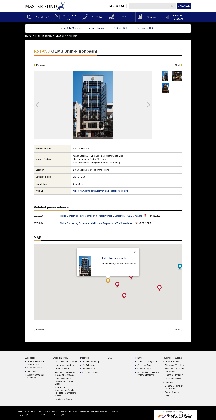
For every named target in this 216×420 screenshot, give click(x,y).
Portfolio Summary (73, 28)
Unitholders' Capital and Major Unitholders (148, 373)
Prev (48, 105)
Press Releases (172, 361)
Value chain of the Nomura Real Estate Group (64, 381)
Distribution (170, 382)
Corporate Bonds (145, 365)
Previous (40, 65)
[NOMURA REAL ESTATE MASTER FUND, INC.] (45, 11)
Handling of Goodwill (64, 399)
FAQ (167, 396)
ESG (121, 17)
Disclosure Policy (173, 379)
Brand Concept (62, 369)
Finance (149, 17)
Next (177, 65)
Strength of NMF (66, 17)
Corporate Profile (35, 368)
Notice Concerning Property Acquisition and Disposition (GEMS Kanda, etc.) (97, 223)
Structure (31, 371)
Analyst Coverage (173, 392)
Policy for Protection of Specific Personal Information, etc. (84, 411)
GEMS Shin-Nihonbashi (113, 258)
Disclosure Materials (174, 365)
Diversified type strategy (66, 361)
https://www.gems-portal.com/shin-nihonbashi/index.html (100, 191)
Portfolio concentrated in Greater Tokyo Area (65, 373)
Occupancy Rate (145, 28)
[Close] (135, 252)
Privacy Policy (51, 411)
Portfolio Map (98, 28)
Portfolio (94, 17)
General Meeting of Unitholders (173, 387)
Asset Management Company (36, 376)
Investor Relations (177, 17)
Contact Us (21, 411)
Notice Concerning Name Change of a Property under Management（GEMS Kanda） (101, 216)
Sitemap (115, 411)
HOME (28, 36)
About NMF (39, 17)
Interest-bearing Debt (147, 361)
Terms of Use (35, 411)
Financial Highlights (174, 375)
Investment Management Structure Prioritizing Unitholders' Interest (65, 391)
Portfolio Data (121, 28)
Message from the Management (35, 362)
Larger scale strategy (64, 365)
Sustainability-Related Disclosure (175, 370)
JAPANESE (184, 6)
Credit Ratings (144, 369)
